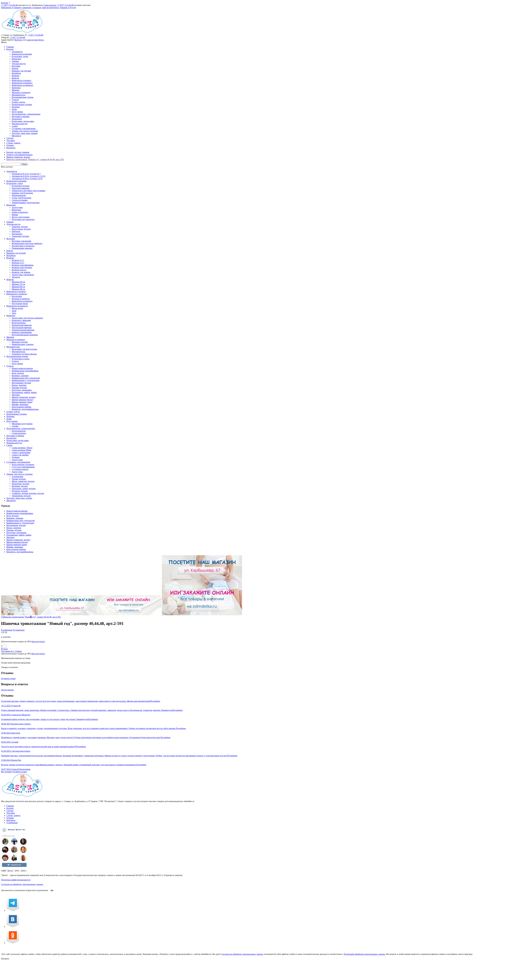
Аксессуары (17, 207)
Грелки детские (19, 479)
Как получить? (38, 641)
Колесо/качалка (19, 323)
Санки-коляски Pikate (21, 450)
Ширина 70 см (18, 284)
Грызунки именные (21, 188)
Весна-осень (17, 308)
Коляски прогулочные (22, 267)
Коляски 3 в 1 (18, 260)
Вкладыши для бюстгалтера (24, 349)
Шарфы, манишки (20, 404)
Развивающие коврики (22, 248)
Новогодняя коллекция (22, 368)
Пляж (14, 109)
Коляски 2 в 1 (18, 263)
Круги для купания (20, 217)
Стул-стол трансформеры (23, 467)
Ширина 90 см (18, 289)
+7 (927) (9, 5)
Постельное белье (20, 303)
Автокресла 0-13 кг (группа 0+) (26, 174)
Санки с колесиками (21, 452)
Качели (15, 68)
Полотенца (17, 119)
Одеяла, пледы (18, 102)
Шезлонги (16, 136)
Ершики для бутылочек (22, 193)
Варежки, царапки (20, 375)
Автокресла (17, 51)
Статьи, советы (13, 143)
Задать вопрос (7, 690)
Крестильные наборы (21, 407)
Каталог (4, 3)
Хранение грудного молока (24, 354)
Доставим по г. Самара (11, 651)
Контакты (10, 148)
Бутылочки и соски (20, 359)
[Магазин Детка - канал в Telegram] (12, 910)
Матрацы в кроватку (21, 92)
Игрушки (16, 66)
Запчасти (16, 277)
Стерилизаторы (19, 433)
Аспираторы (17, 476)
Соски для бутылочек (21, 198)
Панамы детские (19, 387)
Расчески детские (20, 491)
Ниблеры (16, 231)
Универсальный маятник (23, 330)
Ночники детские (20, 486)
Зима (14, 311)
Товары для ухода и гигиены (25, 131)
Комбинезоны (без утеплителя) (26, 378)
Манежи (15, 90)
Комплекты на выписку (22, 85)
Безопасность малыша (22, 54)
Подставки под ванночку (23, 219)
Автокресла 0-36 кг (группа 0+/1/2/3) (28, 176)
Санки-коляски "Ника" (22, 448)
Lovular (15, 426)
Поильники (17, 234)
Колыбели (16, 73)
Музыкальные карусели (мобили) (27, 243)
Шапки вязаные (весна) (22, 399)
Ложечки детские (20, 226)
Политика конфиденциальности (15, 880)
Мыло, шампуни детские (23, 481)
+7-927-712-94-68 (35, 35)
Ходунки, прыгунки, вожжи (25, 133)
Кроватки (16, 88)
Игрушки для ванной (21, 241)
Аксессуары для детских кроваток (27, 318)
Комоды (15, 78)
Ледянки (16, 457)
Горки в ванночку (20, 212)
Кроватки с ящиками (21, 320)
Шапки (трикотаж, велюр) (24, 397)
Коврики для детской (21, 71)
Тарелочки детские (20, 236)
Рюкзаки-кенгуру (20, 124)
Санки (15, 126)
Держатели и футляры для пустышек (28, 190)
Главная (10, 47)
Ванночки (16, 59)
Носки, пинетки (19, 385)
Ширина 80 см (18, 287)
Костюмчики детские (21, 383)
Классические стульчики (23, 464)
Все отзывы (6, 772)
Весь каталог (7, 167)
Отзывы (10, 145)
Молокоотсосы (18, 95)
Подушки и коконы (20, 116)
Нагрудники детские (21, 229)
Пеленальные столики (22, 104)
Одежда (15, 100)
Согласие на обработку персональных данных (22, 884)
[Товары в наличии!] (121, 614)
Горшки (15, 61)
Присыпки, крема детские (24, 488)
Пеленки (16, 107)
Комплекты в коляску (21, 80)
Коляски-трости (19, 270)
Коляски (15, 75)
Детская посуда (19, 63)
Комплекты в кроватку (22, 83)
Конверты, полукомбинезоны (25, 409)
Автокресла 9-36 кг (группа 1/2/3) (27, 178)
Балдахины (17, 296)
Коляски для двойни (21, 272)
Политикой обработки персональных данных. (365, 954)
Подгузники (17, 112)
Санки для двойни (20, 455)
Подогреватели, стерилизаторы (26, 114)
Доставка (10, 140)
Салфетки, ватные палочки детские (28, 493)
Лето (14, 313)
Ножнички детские (20, 484)
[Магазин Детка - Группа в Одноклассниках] (12, 943)
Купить (4, 649)
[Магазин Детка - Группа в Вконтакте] (12, 926)
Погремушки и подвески (23, 246)
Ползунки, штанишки (22, 390)
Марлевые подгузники (22, 423)
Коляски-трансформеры (22, 265)
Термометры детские (21, 496)
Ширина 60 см (18, 282)
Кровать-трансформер (22, 332)
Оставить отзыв (8, 678)
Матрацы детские (20, 342)
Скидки (9, 138)
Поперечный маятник (22, 325)
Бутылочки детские (21, 186)
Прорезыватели (19, 195)
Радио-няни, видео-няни (23, 121)
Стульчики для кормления (23, 128)
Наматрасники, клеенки (23, 344)
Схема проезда (49, 5)
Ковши (15, 214)
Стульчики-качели (20, 469)
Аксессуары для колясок (23, 275)
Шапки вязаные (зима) (22, 402)
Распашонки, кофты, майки (24, 392)
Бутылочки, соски (20, 56)
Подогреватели (19, 431)
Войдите (18, 40)
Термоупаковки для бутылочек (26, 202)
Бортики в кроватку (21, 299)
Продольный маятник (22, 327)
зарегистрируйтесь (35, 40)
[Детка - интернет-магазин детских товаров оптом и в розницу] (22, 33)
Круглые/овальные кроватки (25, 335)
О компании (12, 823)
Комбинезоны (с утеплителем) (25, 380)
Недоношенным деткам (22, 97)
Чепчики (16, 395)
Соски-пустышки (20, 200)
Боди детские (18, 373)
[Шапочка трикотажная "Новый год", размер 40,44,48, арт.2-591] (31, 617)
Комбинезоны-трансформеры (25, 371)
